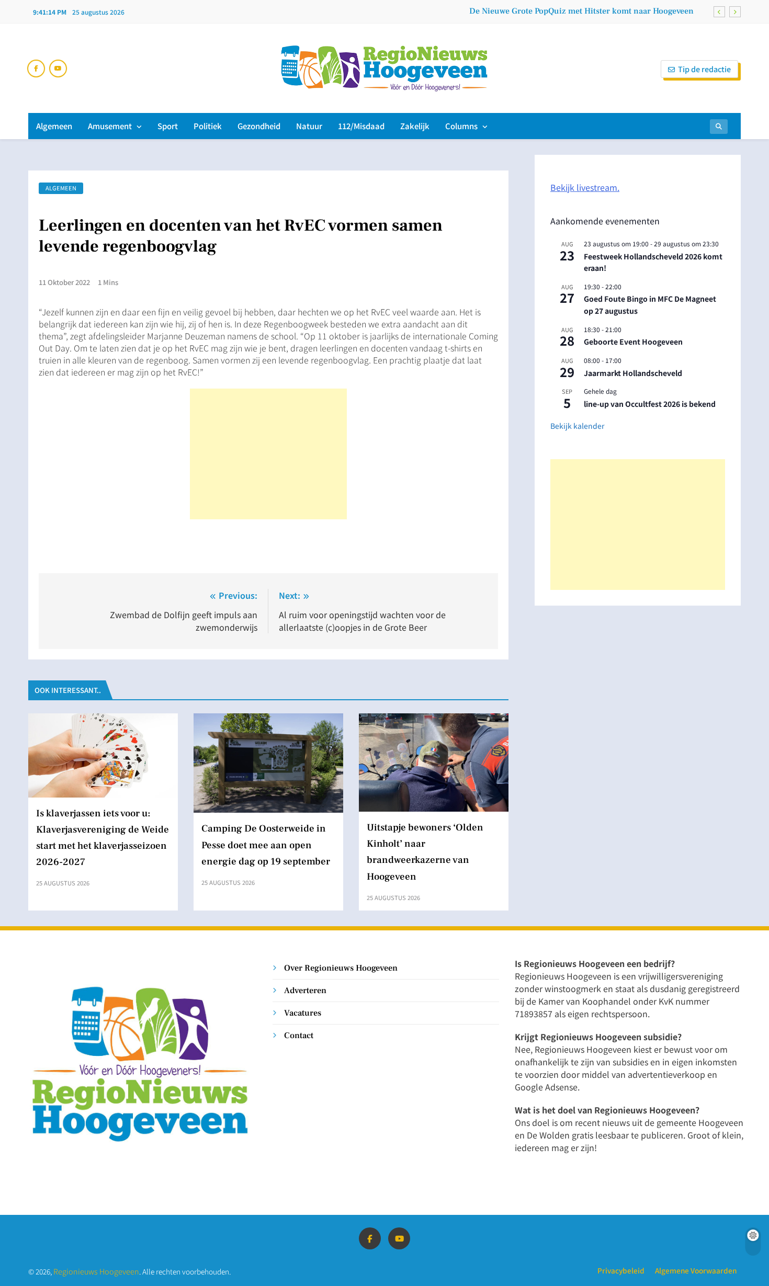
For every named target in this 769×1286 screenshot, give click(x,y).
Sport (167, 125)
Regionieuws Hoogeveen (96, 1271)
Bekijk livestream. (584, 187)
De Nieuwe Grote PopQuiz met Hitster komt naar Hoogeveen (581, 11)
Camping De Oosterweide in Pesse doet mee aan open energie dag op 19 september (265, 844)
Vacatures (302, 1012)
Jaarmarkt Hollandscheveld (633, 373)
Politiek (208, 125)
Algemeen (54, 125)
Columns (461, 125)
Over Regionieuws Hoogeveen (341, 967)
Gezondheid (259, 125)
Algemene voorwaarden (696, 1270)
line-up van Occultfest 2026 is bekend (650, 404)
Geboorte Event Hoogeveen (633, 341)
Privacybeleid (620, 1270)
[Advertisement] (268, 454)
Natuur (309, 125)
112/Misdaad (361, 125)
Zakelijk (414, 125)
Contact (298, 1035)
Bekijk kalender (577, 425)
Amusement (110, 125)
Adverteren (305, 990)
